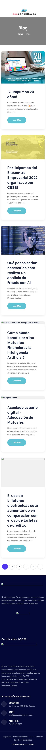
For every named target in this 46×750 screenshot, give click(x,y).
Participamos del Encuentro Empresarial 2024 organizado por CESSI (22, 177)
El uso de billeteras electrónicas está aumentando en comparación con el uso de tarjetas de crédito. (22, 510)
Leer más (17, 120)
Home (20, 34)
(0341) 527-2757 (15, 724)
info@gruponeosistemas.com (20, 715)
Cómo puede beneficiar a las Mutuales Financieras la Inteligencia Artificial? (20, 345)
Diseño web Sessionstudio (23, 744)
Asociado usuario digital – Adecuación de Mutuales (22, 415)
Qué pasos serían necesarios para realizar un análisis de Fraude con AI (22, 272)
